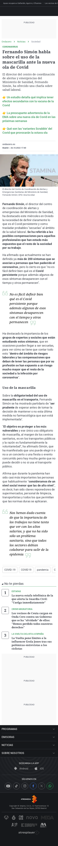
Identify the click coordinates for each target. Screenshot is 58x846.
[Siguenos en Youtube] (8, 786)
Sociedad (35, 41)
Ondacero (6, 41)
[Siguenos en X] (41, 786)
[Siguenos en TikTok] (16, 786)
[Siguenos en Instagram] (24, 786)
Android (23, 768)
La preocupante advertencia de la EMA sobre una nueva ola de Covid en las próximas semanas (28, 117)
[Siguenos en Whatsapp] (50, 786)
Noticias (21, 41)
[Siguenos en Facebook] (33, 786)
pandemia (42, 569)
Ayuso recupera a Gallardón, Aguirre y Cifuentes (22, 3)
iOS (41, 768)
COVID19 (26, 569)
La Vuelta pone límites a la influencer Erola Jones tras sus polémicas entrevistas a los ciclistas (32, 643)
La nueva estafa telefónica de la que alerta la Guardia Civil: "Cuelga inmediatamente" (32, 599)
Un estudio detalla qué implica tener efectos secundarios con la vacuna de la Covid (28, 101)
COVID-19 (9, 569)
